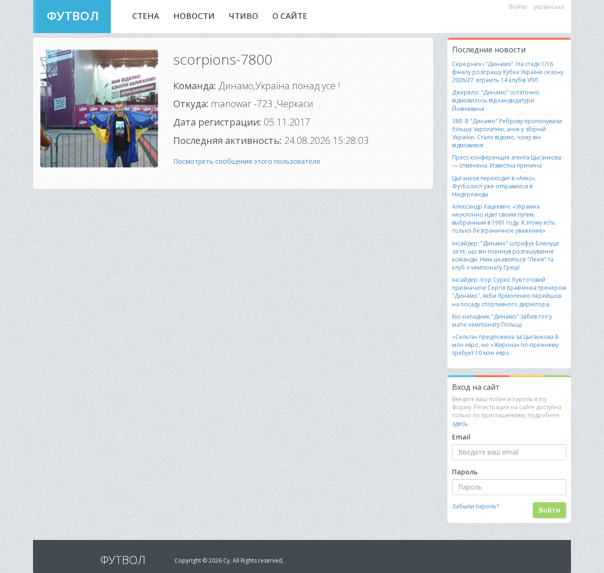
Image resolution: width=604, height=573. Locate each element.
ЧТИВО (243, 15)
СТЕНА (145, 15)
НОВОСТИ (194, 15)
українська (549, 7)
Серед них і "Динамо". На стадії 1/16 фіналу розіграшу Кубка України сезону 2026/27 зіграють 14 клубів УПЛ (507, 72)
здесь (460, 424)
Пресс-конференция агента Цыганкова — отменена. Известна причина (506, 161)
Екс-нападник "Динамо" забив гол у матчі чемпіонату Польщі (502, 320)
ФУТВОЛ (73, 15)
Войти (518, 7)
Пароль (465, 471)
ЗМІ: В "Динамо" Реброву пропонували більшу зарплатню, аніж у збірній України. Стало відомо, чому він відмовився (507, 133)
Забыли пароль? (475, 506)
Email (461, 436)
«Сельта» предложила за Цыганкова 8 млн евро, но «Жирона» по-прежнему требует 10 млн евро (505, 345)
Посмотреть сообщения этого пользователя (246, 161)
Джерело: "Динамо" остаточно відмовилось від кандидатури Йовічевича (495, 100)
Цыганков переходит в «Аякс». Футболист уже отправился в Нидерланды (494, 186)
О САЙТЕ (289, 15)
